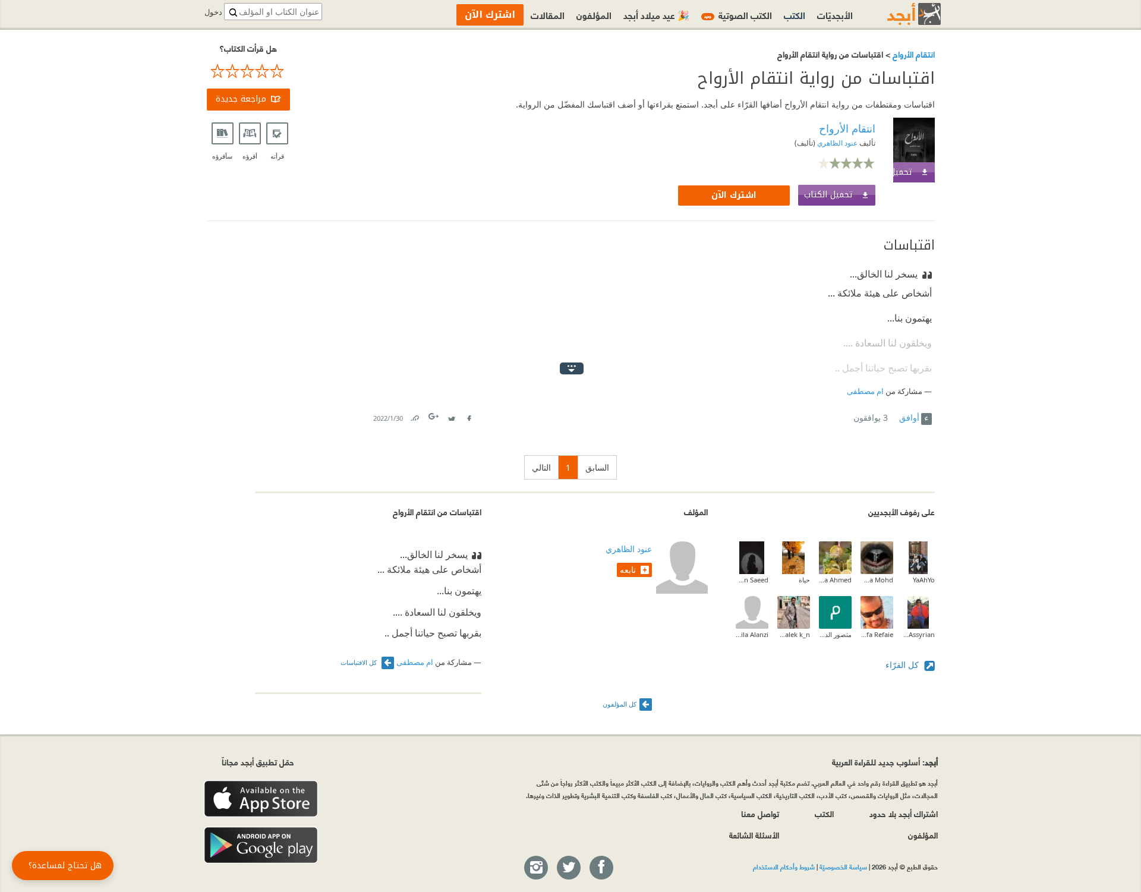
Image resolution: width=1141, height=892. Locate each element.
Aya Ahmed (835, 579)
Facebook (469, 416)
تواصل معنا (760, 813)
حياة (804, 579)
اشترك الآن (734, 195)
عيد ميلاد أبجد (656, 14)
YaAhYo (924, 579)
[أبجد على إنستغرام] (535, 868)
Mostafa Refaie (877, 634)
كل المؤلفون (619, 703)
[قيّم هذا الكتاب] (248, 71)
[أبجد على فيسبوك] (600, 868)
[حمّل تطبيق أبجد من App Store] (261, 799)
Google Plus (434, 416)
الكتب (794, 14)
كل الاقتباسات (360, 662)
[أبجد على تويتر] (568, 868)
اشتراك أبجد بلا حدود (903, 813)
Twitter (452, 416)
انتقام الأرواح (912, 53)
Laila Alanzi (752, 634)
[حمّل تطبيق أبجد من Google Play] (261, 845)
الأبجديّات (835, 14)
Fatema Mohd (877, 579)
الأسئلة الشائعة (754, 834)
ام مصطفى (865, 391)
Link (414, 416)
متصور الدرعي (835, 634)
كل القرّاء (903, 664)
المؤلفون (594, 14)
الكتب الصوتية (738, 14)
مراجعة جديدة (241, 99)
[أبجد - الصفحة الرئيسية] (899, 14)
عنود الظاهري (836, 143)
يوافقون (870, 417)
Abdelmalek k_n (793, 634)
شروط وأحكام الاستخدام (784, 866)
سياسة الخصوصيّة (843, 866)
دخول (213, 12)
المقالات (548, 14)
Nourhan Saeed (752, 579)
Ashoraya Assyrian (918, 634)
